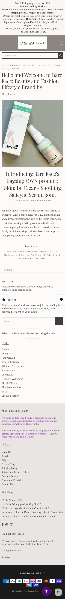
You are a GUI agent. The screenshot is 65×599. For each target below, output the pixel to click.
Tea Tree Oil (17, 68)
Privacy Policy (8, 464)
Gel (55, 251)
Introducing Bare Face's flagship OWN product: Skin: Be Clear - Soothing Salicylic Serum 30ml (32, 184)
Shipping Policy (9, 468)
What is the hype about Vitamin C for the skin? (25, 508)
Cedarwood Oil (30, 251)
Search (5, 456)
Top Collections (10, 361)
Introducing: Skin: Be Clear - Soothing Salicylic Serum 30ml (32, 512)
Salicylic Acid (53, 255)
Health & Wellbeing (12, 378)
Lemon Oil (40, 255)
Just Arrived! (8, 357)
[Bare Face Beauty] (32, 42)
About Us (6, 452)
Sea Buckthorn (26, 258)
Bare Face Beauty (26, 591)
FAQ (4, 460)
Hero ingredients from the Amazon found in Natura (28, 516)
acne (9, 251)
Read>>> (6, 557)
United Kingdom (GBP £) (30, 573)
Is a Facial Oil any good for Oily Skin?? (21, 504)
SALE (4, 391)
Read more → (32, 246)
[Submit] (60, 55)
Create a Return (10, 395)
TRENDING (8, 353)
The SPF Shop (9, 383)
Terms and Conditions (13, 480)
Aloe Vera (17, 251)
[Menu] (8, 43)
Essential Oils (46, 251)
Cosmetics (7, 374)
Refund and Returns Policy (15, 472)
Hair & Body (8, 370)
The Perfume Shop (12, 387)
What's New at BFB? (12, 500)
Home (4, 65)
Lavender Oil (27, 255)
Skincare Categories (13, 366)
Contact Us (7, 484)
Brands (5, 349)
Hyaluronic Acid (12, 255)
